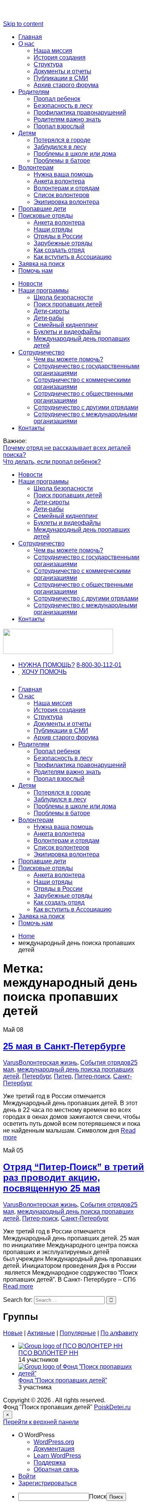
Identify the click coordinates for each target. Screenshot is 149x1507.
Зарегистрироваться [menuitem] (47, 1483)
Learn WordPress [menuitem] (57, 1455)
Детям (27, 133)
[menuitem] (82, 1435)
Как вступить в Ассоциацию (73, 257)
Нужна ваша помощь (63, 174)
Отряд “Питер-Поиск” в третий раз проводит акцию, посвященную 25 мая (73, 1177)
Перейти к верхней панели (41, 1422)
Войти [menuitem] (27, 1476)
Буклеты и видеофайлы (67, 332)
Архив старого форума (66, 85)
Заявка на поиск (41, 264)
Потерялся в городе (62, 140)
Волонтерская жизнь (48, 1062)
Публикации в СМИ (61, 78)
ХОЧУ (31, 672)
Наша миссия (53, 50)
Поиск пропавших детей (68, 304)
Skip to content (23, 24)
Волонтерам (35, 167)
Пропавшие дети (42, 209)
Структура (48, 64)
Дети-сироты (52, 311)
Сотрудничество (41, 352)
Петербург (36, 1076)
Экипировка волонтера (66, 202)
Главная (30, 37)
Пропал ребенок (57, 99)
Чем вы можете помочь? (68, 359)
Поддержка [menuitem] (50, 1462)
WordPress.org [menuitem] (54, 1442)
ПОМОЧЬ (53, 672)
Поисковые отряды (45, 215)
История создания (60, 57)
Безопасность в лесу (63, 105)
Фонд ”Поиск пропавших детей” (62, 1380)
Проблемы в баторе (62, 160)
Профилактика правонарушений (80, 112)
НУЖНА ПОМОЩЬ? (46, 665)
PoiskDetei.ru (112, 1407)
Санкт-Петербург (85, 1218)
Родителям (33, 92)
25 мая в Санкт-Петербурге (64, 1046)
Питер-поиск (92, 1076)
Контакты (31, 428)
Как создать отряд (59, 250)
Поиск (97, 1496)
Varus (11, 1062)
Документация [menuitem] (54, 1448)
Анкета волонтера (59, 181)
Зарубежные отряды (63, 243)
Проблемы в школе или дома (75, 154)
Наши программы (43, 290)
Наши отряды (53, 229)
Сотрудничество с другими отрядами (86, 407)
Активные (41, 1333)
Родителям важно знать (67, 119)
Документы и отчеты (62, 71)
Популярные (78, 1333)
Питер (62, 1076)
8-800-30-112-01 (98, 665)
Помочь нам (35, 270)
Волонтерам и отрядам (66, 188)
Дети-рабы (49, 318)
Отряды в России (58, 236)
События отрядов (105, 1062)
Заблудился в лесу (60, 147)
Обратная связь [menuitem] (56, 1469)
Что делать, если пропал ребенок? (52, 461)
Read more (18, 1286)
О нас (26, 43)
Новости (30, 283)
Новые (13, 1333)
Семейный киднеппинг (66, 325)
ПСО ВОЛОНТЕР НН (48, 1353)
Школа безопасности (63, 297)
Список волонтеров (61, 195)
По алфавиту (119, 1333)
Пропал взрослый (59, 126)
